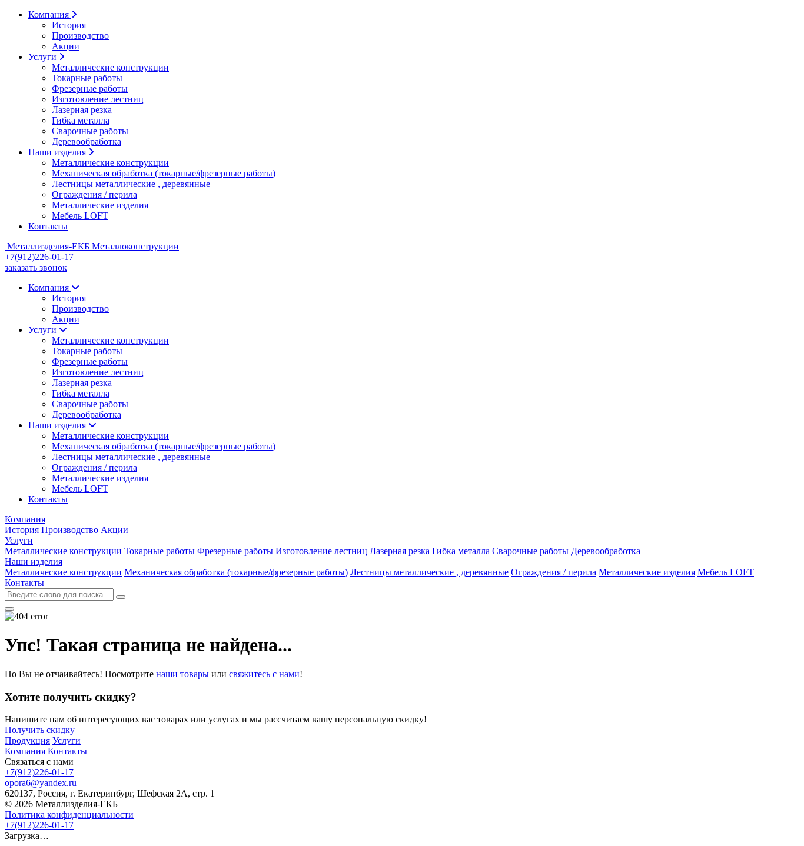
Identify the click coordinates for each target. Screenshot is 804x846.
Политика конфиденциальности (69, 815)
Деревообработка (86, 141)
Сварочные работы (90, 131)
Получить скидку (40, 730)
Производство (80, 36)
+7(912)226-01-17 (39, 257)
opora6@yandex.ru (41, 783)
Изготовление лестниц (98, 99)
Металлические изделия (100, 205)
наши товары (182, 674)
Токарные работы (87, 78)
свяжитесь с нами (264, 674)
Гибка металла (80, 120)
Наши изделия (58, 152)
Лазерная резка (82, 110)
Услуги (43, 57)
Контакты (48, 226)
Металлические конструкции (110, 67)
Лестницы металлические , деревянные (131, 184)
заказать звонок (36, 267)
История (69, 25)
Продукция (27, 740)
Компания (49, 14)
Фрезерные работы (90, 89)
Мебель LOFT (80, 216)
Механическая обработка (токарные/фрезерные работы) (163, 173)
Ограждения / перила (94, 194)
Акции (65, 46)
